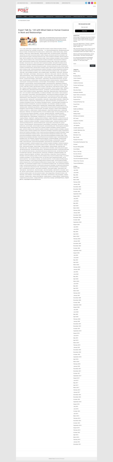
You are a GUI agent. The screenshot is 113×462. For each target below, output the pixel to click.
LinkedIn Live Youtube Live (25, 110)
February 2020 (77, 319)
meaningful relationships (24, 114)
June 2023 (76, 257)
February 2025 (77, 210)
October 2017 (77, 373)
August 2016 (77, 404)
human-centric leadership (62, 97)
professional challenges (53, 138)
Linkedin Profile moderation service (54, 110)
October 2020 (77, 302)
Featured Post (77, 99)
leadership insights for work (61, 105)
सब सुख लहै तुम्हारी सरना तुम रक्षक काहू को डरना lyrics (32, 179)
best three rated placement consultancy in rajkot (50, 70)
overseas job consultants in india (60, 121)
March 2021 (76, 290)
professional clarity (62, 138)
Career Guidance (40, 16)
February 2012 (77, 439)
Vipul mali (24, 171)
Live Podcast (41, 113)
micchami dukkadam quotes (52, 114)
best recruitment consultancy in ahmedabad (53, 64)
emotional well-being (29, 83)
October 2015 (77, 411)
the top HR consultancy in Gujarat (31, 155)
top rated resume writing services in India (31, 166)
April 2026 (76, 177)
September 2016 (77, 401)
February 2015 (77, 418)
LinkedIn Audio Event (78, 127)
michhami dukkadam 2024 (25, 116)
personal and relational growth (39, 122)
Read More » (60, 41)
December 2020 (77, 297)
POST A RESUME (31, 138)
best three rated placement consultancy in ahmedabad (41, 69)
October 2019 (77, 328)
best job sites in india (29, 62)
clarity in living (64, 73)
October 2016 (77, 399)
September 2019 (77, 330)
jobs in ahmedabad (51, 103)
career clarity (22, 72)
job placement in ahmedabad (41, 103)
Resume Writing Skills (79, 146)
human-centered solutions (42, 97)
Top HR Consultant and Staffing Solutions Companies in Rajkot (43, 162)
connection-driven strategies (29, 78)
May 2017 (76, 382)
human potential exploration (41, 94)
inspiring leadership (39, 99)
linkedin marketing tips (42, 110)
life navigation (45, 108)
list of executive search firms (36, 111)
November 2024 (77, 217)
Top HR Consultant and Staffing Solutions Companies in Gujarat (42, 160)
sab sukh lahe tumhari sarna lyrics (28, 151)
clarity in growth (53, 73)
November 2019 (77, 326)
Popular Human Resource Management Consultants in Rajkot (52, 135)
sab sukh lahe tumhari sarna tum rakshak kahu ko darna (45, 151)
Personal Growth (61, 124)
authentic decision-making (58, 51)
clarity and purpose (40, 73)
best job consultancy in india (29, 59)
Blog (24, 48)
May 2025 (76, 203)
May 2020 (76, 314)
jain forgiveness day (61, 100)
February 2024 (77, 238)
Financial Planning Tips (79, 101)
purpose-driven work (48, 141)
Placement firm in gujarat (57, 130)
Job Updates (77, 125)
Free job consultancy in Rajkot (57, 88)
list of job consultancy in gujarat (48, 111)
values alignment (23, 169)
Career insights (26, 73)
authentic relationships (35, 53)
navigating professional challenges (41, 118)
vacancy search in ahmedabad (41, 168)
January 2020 (77, 321)
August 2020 (77, 307)
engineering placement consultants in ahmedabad (34, 84)
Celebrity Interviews (78, 83)
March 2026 (76, 179)
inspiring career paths (24, 99)
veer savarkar (62, 169)
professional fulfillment (34, 140)
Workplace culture (28, 176)
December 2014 (77, 420)
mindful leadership (33, 116)
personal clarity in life (56, 122)
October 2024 (77, 219)
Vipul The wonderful (30, 171)
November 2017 (77, 371)
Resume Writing (59, 16)
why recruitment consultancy (61, 171)
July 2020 (76, 309)
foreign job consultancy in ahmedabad (29, 88)
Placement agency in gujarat (25, 127)
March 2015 (76, 416)
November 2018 (77, 352)
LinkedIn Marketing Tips (79, 16)
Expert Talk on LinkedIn (28, 86)
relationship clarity (61, 146)
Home (25, 16)
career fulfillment (53, 72)
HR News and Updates (57, 48)
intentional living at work (40, 100)
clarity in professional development (37, 75)
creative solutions (38, 78)
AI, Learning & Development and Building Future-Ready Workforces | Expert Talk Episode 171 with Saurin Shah (83, 59)
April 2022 (76, 278)
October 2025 (77, 191)
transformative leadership (54, 166)
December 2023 (77, 243)
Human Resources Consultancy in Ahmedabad (55, 94)
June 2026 (76, 172)
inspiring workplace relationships (55, 99)
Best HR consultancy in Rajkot (40, 58)
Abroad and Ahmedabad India (52, 50)
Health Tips (76, 111)
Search (75, 63)
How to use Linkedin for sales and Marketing (31, 92)
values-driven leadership (48, 169)
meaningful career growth (49, 113)
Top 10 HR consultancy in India (36, 157)
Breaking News (77, 75)
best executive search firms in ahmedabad (57, 55)
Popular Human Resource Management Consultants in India (51, 133)
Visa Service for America (39, 171)
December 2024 (77, 215)
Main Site (19, 16)
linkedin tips (28, 111)
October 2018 (77, 354)
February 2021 (77, 293)
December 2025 (77, 186)
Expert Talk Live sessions (58, 84)
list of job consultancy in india (60, 111)
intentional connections (24, 100)
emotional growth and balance (33, 81)
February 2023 (77, 267)
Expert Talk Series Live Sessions (39, 86)
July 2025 (76, 198)
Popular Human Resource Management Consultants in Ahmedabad (52, 132)
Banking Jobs (77, 71)
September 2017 (77, 375)
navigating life (31, 118)
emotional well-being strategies (40, 83)
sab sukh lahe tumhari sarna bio (37, 149)
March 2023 (76, 264)
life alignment (22, 108)
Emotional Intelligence (51, 81)
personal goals (54, 124)
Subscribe (84, 30)
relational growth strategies (28, 146)
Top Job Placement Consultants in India (48, 163)
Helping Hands (77, 113)
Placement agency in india (36, 127)
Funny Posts (76, 104)
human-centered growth (32, 97)
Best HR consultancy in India (28, 58)
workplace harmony (64, 176)
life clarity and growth (38, 108)
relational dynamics (59, 144)
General (51, 48)
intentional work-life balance (51, 100)
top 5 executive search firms (46, 158)
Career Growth (59, 72)
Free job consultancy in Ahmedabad (44, 88)
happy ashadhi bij (40, 91)
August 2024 (77, 224)
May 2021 (76, 286)
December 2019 (77, 323)
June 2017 (76, 380)
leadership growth (43, 105)
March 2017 (76, 387)
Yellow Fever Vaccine (79, 161)
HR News (31, 16)
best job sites (57, 61)
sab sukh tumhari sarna (37, 152)
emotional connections (54, 80)
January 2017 (77, 392)
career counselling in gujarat (43, 72)
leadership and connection (61, 103)
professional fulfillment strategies (46, 140)
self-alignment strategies (59, 152)
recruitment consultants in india (29, 144)
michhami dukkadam (62, 114)
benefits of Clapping (44, 55)
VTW (54, 171)
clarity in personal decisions (25, 75)
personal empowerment (38, 124)
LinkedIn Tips (77, 132)
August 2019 (77, 333)
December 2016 (77, 394)
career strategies (33, 73)
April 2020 (76, 316)
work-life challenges (36, 174)
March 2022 (76, 281)
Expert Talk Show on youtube (58, 86)
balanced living (22, 55)
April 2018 (76, 359)
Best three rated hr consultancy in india (57, 67)
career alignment (63, 70)
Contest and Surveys (78, 85)
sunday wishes (53, 154)
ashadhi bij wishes (48, 51)
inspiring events (32, 99)
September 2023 (77, 250)
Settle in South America (45, 154)
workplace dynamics (48, 176)
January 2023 (77, 269)
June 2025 (76, 201)
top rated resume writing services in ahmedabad (46, 165)
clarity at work (47, 73)
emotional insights (42, 81)
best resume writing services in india (54, 66)
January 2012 (77, 442)
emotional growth (23, 81)
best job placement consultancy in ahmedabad (44, 59)
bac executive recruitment (55, 53)
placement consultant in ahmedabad (42, 129)
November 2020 (77, 300)
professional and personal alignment (41, 138)
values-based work (30, 169)
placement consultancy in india (29, 129)
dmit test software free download (56, 78)
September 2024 (77, 222)
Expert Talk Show (49, 86)
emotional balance (34, 80)
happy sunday (46, 91)
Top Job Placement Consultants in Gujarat (33, 163)
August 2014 (77, 427)
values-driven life (56, 169)
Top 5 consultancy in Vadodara (34, 158)
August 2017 (77, 378)
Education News (77, 90)
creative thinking (46, 78)
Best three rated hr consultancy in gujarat (41, 67)
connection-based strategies (57, 77)
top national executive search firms (30, 165)
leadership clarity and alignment (26, 105)
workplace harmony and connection (26, 177)
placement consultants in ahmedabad (57, 129)
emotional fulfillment (63, 80)
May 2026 (76, 175)
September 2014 (77, 425)
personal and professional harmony (26, 122)
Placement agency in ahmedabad (62, 125)
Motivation (68, 16)
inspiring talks (46, 99)
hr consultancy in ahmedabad (45, 92)
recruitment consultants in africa (36, 143)
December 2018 (77, 349)
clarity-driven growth (30, 77)
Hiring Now (89, 16)
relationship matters (23, 147)
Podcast (37, 132)
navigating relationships (53, 118)
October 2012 (77, 432)
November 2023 (77, 245)
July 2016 (76, 406)
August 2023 (77, 253)
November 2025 (77, 189)
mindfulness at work (42, 116)
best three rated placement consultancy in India (32, 70)
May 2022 (76, 276)
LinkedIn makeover (33, 110)
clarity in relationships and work (60, 75)
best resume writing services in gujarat (39, 66)
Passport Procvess (78, 139)
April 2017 (76, 385)
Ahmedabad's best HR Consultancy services (36, 51)
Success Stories (40, 50)
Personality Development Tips (81, 142)
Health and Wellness (78, 109)
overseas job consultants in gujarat (46, 121)
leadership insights (51, 105)
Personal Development (29, 124)
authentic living (27, 53)
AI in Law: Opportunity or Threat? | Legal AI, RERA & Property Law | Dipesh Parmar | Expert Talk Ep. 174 (84, 45)
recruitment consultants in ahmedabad (50, 143)
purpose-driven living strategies (38, 141)
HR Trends (64, 48)
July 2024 (76, 227)
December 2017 (77, 368)
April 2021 (76, 288)
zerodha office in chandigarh (49, 177)
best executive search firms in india (38, 56)
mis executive (49, 116)
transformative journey (44, 166)
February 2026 (77, 182)
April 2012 (76, 434)
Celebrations (77, 80)
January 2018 (77, 366)
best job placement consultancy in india (30, 61)
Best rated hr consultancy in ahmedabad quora (35, 64)
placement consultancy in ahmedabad (48, 127)
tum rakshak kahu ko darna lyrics (28, 168)
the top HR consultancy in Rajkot (56, 155)
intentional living (32, 100)
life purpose (51, 108)
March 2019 (76, 342)
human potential (32, 94)
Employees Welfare (36, 48)
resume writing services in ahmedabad (47, 147)
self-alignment (51, 152)
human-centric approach (52, 97)
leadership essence (36, 105)
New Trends (76, 137)
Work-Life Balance (28, 174)
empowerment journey (50, 83)
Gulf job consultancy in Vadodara (29, 91)
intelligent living (65, 99)
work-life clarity (44, 174)
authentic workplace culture (45, 53)
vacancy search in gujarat (52, 168)
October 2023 (77, 248)
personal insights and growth (38, 125)
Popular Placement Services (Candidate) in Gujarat (47, 136)
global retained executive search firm (36, 89)
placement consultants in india (34, 130)
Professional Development (25, 140)
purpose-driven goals (27, 141)
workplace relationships (38, 177)
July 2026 (76, 170)
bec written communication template (33, 55)
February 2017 (77, 390)
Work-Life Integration (59, 174)
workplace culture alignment (38, 176)
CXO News (76, 87)
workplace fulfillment (56, 176)
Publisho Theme (52, 458)
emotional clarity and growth (44, 80)
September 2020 (77, 304)
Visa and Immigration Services (81, 158)
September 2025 (77, 193)
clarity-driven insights (39, 77)
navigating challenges (24, 118)
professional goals (56, 140)
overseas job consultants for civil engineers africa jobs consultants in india (38, 119)
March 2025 (76, 208)
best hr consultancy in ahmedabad (52, 56)
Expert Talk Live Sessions (45, 48)
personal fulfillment (47, 124)
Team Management (78, 156)
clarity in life (59, 73)
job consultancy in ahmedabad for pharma (43, 102)
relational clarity (52, 144)
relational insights (37, 146)
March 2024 (76, 236)
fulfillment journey (25, 89)
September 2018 (77, 356)
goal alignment (47, 89)
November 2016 (77, 397)
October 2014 (77, 423)
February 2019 (77, 345)
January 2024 (77, 241)
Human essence (25, 94)
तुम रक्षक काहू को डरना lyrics (59, 177)
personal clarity (49, 122)
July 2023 (76, 255)
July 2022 (76, 271)
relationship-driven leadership (33, 147)
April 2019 (76, 340)
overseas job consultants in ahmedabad (31, 121)
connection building (47, 77)
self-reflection (37, 154)
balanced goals (64, 53)
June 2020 (76, 312)
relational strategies (53, 146)
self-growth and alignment (29, 154)
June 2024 (76, 229)
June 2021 (76, 283)
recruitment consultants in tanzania (41, 144)
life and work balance (30, 108)
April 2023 (76, 262)
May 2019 (76, 338)
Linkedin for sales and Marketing (60, 108)
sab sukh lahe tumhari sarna (25, 149)
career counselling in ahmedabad (31, 72)
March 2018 (76, 361)
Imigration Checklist (78, 120)
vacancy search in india (62, 168)
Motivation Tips (28, 50)
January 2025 (77, 212)
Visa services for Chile (48, 171)
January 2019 (77, 347)
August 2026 (77, 167)
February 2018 (77, 364)
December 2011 (77, 444)
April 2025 (76, 205)
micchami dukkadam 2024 (41, 114)
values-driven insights (39, 169)
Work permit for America (60, 173)
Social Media (34, 50)
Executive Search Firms (48, 84)
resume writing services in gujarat (61, 147)
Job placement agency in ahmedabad (59, 102)
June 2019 (76, 335)
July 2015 (76, 413)
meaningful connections (59, 113)
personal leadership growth (50, 125)
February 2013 (77, 430)
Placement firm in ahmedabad (46, 130)
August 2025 (77, 196)
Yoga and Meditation (78, 163)
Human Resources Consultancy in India (40, 95)
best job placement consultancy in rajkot (46, 61)
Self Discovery (44, 152)
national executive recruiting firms (58, 116)
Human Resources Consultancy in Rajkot (55, 95)
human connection (55, 92)
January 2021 (77, 295)
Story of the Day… (78, 151)
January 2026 (77, 184)
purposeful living (56, 141)
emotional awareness (27, 80)
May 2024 (76, 231)
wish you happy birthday (50, 173)
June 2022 (76, 274)
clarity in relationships (49, 75)
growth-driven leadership (55, 89)
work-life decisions (51, 174)
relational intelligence (45, 146)
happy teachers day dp (54, 91)
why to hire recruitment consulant (38, 173)
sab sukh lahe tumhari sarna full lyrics (51, 149)
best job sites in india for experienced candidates (43, 62)
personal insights (29, 125)
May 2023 (76, 260)
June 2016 (76, 408)
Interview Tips (49, 16)
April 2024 (76, 234)
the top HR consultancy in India (44, 155)
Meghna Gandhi (33, 114)
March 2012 (76, 437)
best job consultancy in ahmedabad (53, 58)
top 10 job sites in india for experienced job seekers (52, 157)
